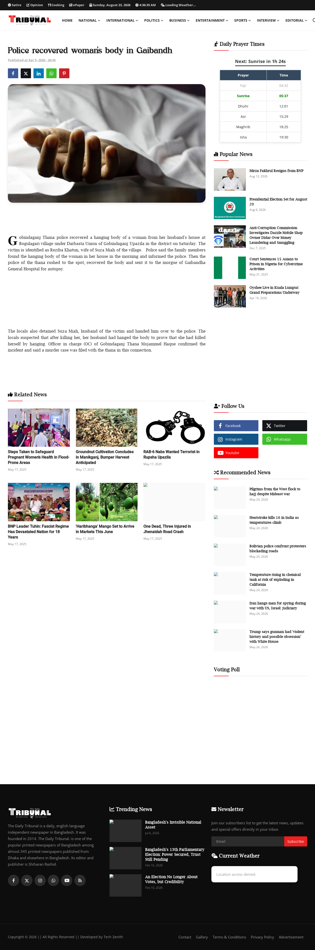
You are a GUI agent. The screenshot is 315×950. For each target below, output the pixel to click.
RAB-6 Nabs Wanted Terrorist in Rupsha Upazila (171, 454)
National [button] (88, 20)
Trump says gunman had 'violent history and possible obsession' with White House (277, 636)
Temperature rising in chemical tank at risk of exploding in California (275, 579)
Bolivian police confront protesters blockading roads (278, 548)
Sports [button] (240, 20)
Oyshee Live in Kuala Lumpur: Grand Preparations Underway (274, 289)
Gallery (202, 937)
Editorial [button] (294, 20)
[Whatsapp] (53, 880)
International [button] (120, 20)
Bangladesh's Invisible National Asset (173, 824)
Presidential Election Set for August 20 (278, 201)
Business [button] (177, 20)
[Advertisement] (106, 217)
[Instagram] (40, 880)
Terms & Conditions (229, 937)
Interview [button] (266, 20)
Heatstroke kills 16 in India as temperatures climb (274, 519)
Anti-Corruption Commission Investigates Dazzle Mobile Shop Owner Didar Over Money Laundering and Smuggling (276, 235)
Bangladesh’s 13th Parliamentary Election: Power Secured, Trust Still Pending (174, 854)
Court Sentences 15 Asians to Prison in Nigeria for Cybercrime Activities (276, 264)
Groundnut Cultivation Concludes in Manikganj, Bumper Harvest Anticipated (105, 457)
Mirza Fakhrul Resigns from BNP (276, 171)
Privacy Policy (262, 937)
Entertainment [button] (210, 20)
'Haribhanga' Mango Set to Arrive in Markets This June (105, 529)
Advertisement (291, 937)
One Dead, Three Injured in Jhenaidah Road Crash (167, 529)
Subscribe (295, 841)
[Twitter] (26, 880)
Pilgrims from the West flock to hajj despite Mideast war (275, 491)
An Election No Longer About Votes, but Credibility (171, 879)
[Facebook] (13, 880)
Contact (184, 937)
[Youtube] (66, 880)
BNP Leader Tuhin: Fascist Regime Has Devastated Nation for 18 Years (38, 531)
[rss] (80, 880)
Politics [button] (152, 20)
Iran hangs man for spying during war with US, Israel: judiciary (278, 605)
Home (67, 20)
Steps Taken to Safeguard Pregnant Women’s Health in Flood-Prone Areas (38, 457)
